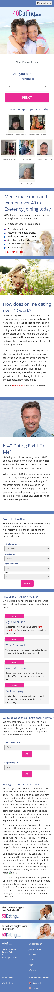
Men (31, 964)
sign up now (18, 385)
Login (31, 959)
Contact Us (7, 983)
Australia (37, 983)
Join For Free (35, 949)
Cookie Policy (7, 954)
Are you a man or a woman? (27, 75)
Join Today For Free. (14, 251)
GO (27, 754)
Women (32, 969)
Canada (37, 988)
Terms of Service (9, 949)
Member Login (44, 3)
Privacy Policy (8, 952)
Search (27, 583)
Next (27, 97)
